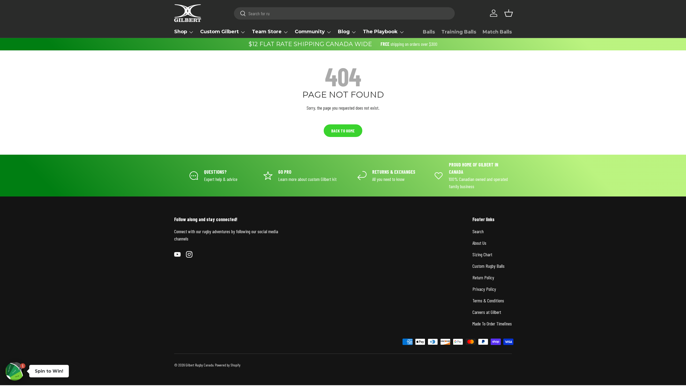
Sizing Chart (482, 254)
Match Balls (497, 32)
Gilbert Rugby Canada (199, 365)
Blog (344, 32)
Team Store (267, 32)
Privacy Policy (484, 289)
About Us (479, 243)
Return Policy (483, 277)
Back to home (343, 130)
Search (478, 231)
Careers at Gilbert (486, 312)
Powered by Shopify (227, 365)
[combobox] (344, 13)
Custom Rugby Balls (488, 266)
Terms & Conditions (488, 300)
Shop (180, 32)
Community (310, 32)
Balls (429, 32)
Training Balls (458, 32)
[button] (508, 13)
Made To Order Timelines (492, 323)
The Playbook (380, 32)
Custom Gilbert (219, 32)
